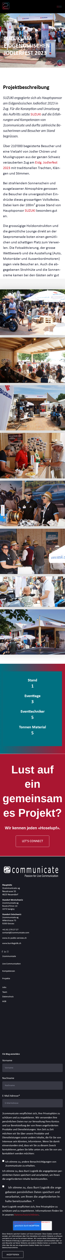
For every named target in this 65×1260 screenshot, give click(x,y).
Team (4, 992)
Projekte (6, 978)
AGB (4, 1001)
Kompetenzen (8, 971)
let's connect (32, 841)
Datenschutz (8, 997)
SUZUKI (36, 114)
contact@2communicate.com (15, 933)
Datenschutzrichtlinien (26, 1215)
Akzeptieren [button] (12, 1254)
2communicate (9, 956)
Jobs (4, 987)
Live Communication (11, 964)
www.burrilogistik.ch (11, 943)
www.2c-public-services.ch (14, 938)
